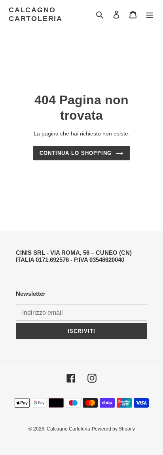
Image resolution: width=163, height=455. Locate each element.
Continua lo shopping (76, 153)
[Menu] (149, 14)
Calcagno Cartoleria (36, 14)
